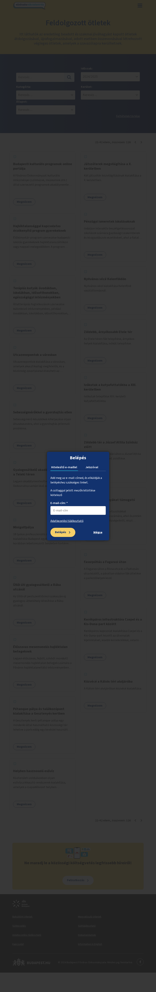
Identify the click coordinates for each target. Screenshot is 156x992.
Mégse (97, 532)
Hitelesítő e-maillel (64, 467)
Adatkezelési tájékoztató (67, 521)
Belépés (60, 532)
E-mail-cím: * (59, 503)
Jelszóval (91, 467)
